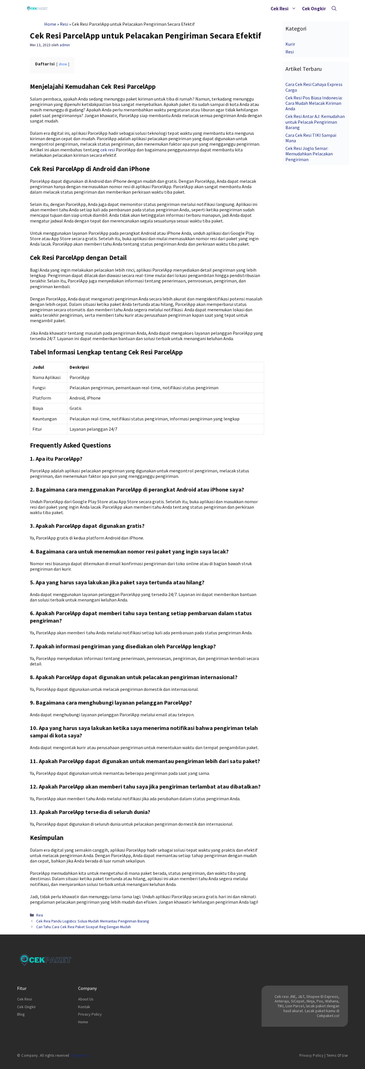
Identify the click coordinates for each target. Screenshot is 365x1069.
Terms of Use (337, 1055)
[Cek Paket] (37, 8)
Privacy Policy (90, 1014)
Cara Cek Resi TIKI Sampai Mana (310, 137)
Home (50, 24)
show (63, 64)
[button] (294, 8)
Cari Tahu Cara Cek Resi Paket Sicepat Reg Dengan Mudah (83, 926)
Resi (64, 24)
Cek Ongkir (314, 8)
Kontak (84, 1006)
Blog (21, 1014)
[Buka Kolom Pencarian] (334, 8)
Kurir (290, 44)
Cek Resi (280, 8)
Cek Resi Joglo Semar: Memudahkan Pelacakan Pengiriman (309, 153)
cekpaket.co (80, 1055)
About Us (86, 999)
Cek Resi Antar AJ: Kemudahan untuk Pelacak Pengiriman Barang (315, 121)
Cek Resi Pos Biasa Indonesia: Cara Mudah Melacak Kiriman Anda (313, 103)
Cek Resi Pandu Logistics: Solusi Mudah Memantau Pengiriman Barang (92, 921)
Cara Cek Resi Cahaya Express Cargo (313, 87)
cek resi (107, 150)
